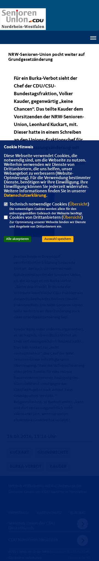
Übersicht (78, 204)
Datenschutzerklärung (25, 195)
